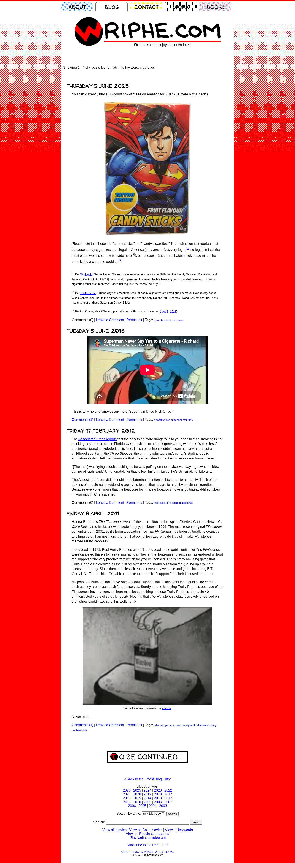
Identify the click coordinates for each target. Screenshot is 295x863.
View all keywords (179, 830)
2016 (127, 798)
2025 (137, 790)
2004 (153, 806)
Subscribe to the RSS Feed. (148, 845)
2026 (127, 790)
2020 (137, 794)
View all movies (114, 830)
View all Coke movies (145, 830)
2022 (168, 790)
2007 (168, 802)
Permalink (134, 320)
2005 (142, 806)
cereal (182, 725)
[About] (78, 6)
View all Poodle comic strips (147, 834)
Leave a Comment (110, 320)
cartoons (172, 725)
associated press (164, 502)
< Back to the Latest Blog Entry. (147, 779)
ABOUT (125, 851)
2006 (132, 806)
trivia (84, 730)
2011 (127, 802)
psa (168, 419)
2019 (147, 794)
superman (178, 320)
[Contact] (147, 6)
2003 (163, 806)
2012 (168, 798)
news (189, 502)
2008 (158, 802)
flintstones (204, 725)
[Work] (182, 6)
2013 (158, 798)
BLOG (135, 851)
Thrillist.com (88, 293)
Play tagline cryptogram (148, 837)
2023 (158, 790)
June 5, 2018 (168, 311)
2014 (147, 798)
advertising (160, 725)
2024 (147, 790)
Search (172, 813)
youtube (188, 419)
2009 (147, 802)
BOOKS (169, 851)
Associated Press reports (97, 439)
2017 (168, 794)
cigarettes (159, 320)
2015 (137, 798)
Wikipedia (86, 274)
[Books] (216, 6)
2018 (158, 794)
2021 (127, 794)
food (168, 320)
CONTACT (147, 851)
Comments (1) (82, 419)
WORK (159, 851)
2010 (137, 802)
